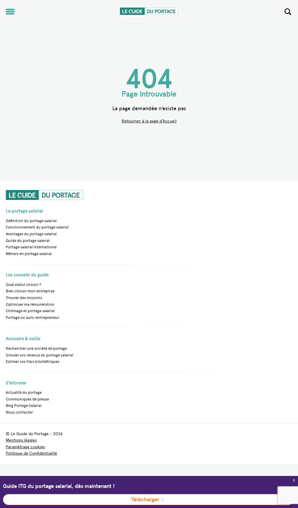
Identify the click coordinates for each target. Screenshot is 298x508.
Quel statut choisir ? (23, 284)
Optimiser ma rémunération (30, 304)
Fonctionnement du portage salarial (37, 227)
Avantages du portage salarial (31, 234)
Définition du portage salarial (31, 221)
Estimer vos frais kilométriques (32, 361)
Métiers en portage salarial (29, 254)
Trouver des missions (24, 298)
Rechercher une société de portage (36, 348)
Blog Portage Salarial (23, 405)
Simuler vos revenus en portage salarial (39, 355)
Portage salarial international (31, 247)
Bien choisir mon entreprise (30, 291)
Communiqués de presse (27, 399)
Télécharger (145, 499)
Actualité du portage (24, 392)
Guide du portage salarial (27, 240)
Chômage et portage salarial (30, 311)
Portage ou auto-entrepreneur (32, 317)
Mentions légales (21, 440)
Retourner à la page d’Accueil (149, 121)
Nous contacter (19, 412)
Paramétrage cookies (25, 447)
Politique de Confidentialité (31, 454)
